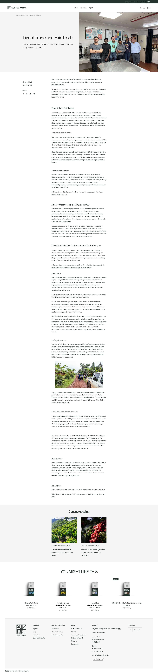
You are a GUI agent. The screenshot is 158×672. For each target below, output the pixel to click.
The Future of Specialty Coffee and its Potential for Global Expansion (93, 552)
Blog (22, 15)
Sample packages (141, 1)
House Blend (95, 603)
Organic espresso (63, 603)
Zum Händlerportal (130, 1)
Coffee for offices (57, 632)
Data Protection (76, 629)
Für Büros (83, 8)
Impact (91, 8)
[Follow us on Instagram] (134, 629)
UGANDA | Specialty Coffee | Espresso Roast (127, 603)
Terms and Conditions (78, 635)
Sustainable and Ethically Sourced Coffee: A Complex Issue (62, 552)
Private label (55, 629)
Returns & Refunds (77, 638)
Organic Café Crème (31, 603)
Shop (34, 632)
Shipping (74, 641)
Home (18, 15)
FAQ (148, 1)
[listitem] (23, 93)
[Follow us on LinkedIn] (139, 629)
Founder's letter (98, 659)
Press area (74, 644)
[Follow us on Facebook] (130, 629)
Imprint (73, 632)
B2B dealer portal (57, 635)
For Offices (36, 635)
